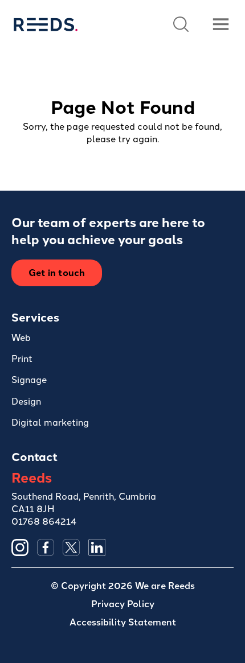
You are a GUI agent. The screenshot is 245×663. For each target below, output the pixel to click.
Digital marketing (50, 421)
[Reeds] (45, 24)
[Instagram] (19, 547)
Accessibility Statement (123, 621)
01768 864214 (43, 520)
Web (21, 337)
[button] (181, 24)
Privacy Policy (122, 603)
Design (26, 400)
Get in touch (56, 272)
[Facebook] (45, 547)
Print (21, 358)
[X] (71, 547)
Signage (29, 379)
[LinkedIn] (96, 547)
